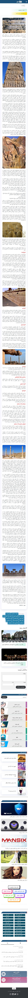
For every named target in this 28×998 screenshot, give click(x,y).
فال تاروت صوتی (7, 935)
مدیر (21, 13)
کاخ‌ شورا (16, 618)
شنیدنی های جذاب (19, 935)
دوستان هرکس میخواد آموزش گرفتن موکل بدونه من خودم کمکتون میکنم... (12, 966)
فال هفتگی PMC (19, 915)
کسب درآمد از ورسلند (23, 832)
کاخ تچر (21, 618)
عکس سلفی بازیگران (9, 895)
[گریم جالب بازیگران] (7, 893)
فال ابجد (19, 920)
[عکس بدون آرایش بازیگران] (19, 893)
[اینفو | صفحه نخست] (18, 2)
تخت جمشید (15, 614)
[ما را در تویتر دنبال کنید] (15, 994)
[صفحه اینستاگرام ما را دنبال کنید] (10, 994)
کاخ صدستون (9, 618)
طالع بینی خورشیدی (7, 928)
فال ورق (7, 915)
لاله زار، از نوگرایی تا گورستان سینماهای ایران (12, 644)
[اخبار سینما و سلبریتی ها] (14, 888)
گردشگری (8, 620)
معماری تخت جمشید (13, 623)
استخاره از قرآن (7, 920)
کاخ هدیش (15, 620)
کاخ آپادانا (5, 616)
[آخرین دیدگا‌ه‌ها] (7, 943)
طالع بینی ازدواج (19, 930)
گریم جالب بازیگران (7, 891)
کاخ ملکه (21, 620)
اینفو (13, 991)
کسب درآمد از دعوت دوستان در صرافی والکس (18, 816)
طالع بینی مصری (7, 925)
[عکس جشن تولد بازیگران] (14, 901)
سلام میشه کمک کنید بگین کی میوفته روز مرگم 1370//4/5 (12, 952)
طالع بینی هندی (19, 928)
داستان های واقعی (7, 933)
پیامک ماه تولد (7, 930)
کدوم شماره (21, 947)
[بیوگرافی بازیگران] (20, 897)
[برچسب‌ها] (20, 943)
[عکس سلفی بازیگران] (9, 897)
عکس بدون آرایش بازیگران (19, 891)
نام (13, 682)
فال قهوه (7, 917)
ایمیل (24, 682)
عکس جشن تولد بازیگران (14, 900)
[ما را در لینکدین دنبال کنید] (13, 994)
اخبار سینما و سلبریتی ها (14, 887)
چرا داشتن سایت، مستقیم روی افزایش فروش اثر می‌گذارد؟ (16, 848)
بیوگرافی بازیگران (20, 895)
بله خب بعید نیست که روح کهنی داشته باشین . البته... (13, 957)
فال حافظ (19, 922)
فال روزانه (7, 922)
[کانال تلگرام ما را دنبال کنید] (17, 994)
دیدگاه (24, 673)
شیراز (10, 616)
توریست (8, 614)
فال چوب (19, 917)
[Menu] (26, 1)
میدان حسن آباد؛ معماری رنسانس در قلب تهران (13, 663)
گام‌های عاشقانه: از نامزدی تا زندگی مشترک (19, 864)
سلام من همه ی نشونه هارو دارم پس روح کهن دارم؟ (13, 961)
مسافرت (21, 623)
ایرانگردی (22, 5)
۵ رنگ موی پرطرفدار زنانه (22, 880)
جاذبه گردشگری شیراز (18, 616)
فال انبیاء (19, 925)
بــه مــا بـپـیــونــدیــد (16, 975)
